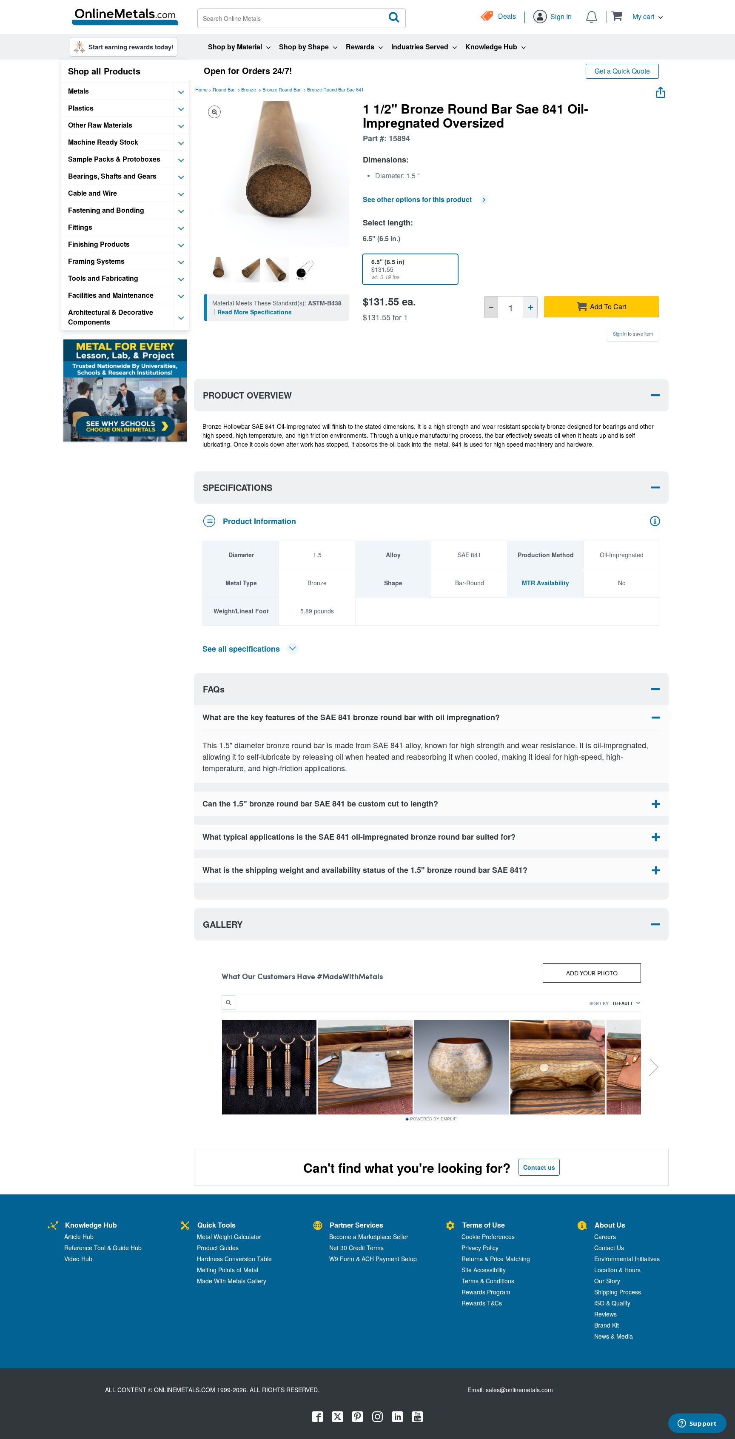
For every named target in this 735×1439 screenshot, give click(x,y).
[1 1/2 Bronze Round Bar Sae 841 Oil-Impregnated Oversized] (218, 269)
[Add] (531, 307)
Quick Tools (216, 1225)
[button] (637, 16)
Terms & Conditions (488, 1281)
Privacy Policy (480, 1247)
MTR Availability (545, 582)
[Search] (394, 17)
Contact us (539, 1167)
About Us (610, 1225)
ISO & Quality (612, 1303)
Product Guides (218, 1247)
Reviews (605, 1314)
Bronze (248, 89)
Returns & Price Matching (496, 1258)
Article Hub (79, 1236)
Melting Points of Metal (227, 1269)
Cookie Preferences (488, 1236)
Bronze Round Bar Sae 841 (335, 89)
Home (201, 89)
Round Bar (224, 89)
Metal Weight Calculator (229, 1236)
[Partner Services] (317, 1226)
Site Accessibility (484, 1269)
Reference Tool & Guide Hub (103, 1247)
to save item (633, 333)
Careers (605, 1236)
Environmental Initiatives (627, 1258)
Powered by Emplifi (434, 1119)
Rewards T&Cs (482, 1303)
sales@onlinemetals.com (519, 1389)
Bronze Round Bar (281, 89)
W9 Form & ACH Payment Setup (373, 1258)
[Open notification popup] (592, 16)
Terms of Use (483, 1225)
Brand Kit (606, 1325)
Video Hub (78, 1258)
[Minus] (491, 307)
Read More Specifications (254, 312)
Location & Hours (617, 1269)
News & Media (613, 1336)
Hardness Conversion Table (234, 1258)
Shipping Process (617, 1292)
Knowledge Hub (91, 1225)
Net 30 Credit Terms (356, 1247)
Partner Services (356, 1225)
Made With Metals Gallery (231, 1281)
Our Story (607, 1281)
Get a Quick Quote (622, 71)
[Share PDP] (660, 90)
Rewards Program (486, 1292)
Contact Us (609, 1247)
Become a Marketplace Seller (368, 1236)
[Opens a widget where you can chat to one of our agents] (697, 1424)
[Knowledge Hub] (53, 1226)
